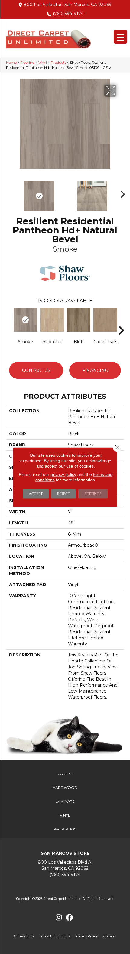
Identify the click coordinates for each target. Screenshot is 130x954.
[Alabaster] (52, 320)
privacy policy (63, 474)
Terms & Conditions (54, 936)
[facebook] (69, 918)
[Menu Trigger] (120, 37)
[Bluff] (78, 320)
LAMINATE (65, 801)
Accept (36, 494)
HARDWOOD (65, 787)
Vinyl (42, 62)
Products (58, 62)
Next (121, 193)
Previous (9, 193)
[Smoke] (25, 320)
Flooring (27, 62)
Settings (93, 494)
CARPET (65, 773)
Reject (63, 494)
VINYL (65, 815)
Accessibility (24, 936)
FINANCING (95, 370)
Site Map (109, 936)
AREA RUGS (65, 829)
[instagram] (58, 918)
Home (11, 62)
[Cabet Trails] (105, 320)
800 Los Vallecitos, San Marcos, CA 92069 (68, 4)
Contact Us (36, 370)
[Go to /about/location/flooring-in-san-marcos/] (65, 865)
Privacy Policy (86, 936)
